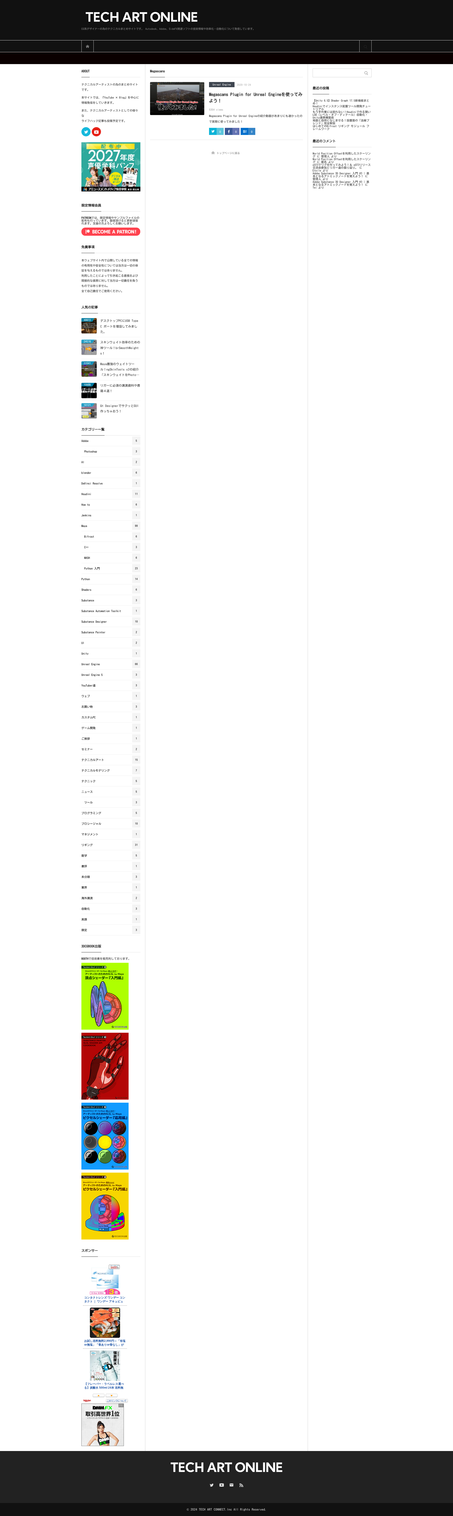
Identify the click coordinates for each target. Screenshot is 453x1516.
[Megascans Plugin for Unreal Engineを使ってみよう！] (177, 98)
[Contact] (231, 1485)
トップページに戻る (228, 153)
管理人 (325, 156)
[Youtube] (96, 131)
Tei (315, 187)
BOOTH (84, 958)
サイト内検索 (365, 46)
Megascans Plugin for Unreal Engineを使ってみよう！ (255, 97)
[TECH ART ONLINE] (168, 17)
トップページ (87, 46)
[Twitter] (86, 131)
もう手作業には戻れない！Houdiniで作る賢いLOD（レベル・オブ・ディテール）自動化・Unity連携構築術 (342, 114)
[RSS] (241, 1485)
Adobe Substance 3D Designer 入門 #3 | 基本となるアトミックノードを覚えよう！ (341, 174)
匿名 (324, 161)
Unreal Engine (222, 84)
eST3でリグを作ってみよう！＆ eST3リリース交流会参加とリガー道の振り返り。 (342, 166)
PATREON (86, 217)
